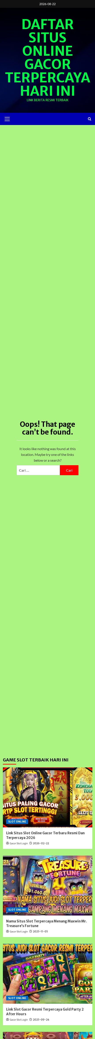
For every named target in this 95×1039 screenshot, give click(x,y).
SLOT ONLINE (17, 821)
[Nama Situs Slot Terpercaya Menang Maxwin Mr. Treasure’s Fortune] (47, 886)
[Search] (89, 119)
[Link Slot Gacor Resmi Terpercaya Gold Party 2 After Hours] (47, 974)
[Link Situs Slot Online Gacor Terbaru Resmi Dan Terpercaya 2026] (47, 797)
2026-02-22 (41, 843)
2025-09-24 (41, 1019)
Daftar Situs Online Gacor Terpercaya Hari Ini (47, 57)
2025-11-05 (40, 931)
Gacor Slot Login (19, 843)
